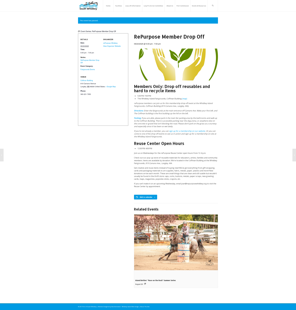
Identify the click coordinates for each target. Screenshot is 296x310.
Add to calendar (146, 197)
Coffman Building (86, 80)
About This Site (145, 306)
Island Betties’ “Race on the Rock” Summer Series (155, 280)
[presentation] (176, 245)
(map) (184, 98)
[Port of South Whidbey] (88, 6)
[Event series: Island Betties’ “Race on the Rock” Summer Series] (145, 283)
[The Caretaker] (2, 155)
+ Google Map (110, 86)
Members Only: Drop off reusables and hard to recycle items (172, 88)
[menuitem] (108, 6)
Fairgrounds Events (87, 69)
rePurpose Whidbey (110, 43)
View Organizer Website (112, 46)
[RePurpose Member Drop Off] (294, 155)
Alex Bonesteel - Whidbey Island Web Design (125, 306)
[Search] (213, 6)
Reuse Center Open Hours (159, 143)
